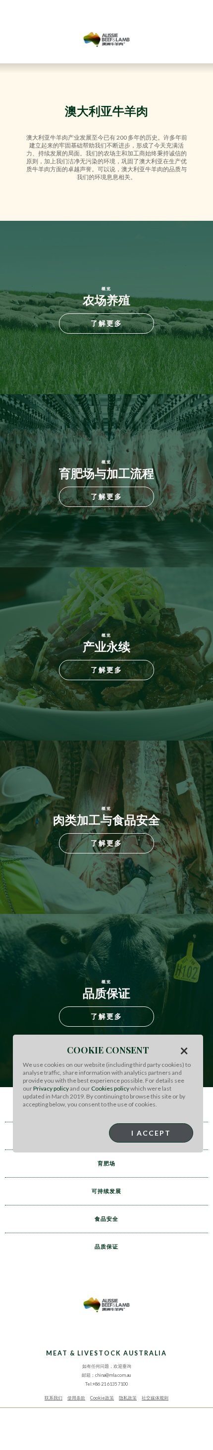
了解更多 (106, 323)
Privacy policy (51, 1088)
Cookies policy (110, 1088)
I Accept (151, 1133)
